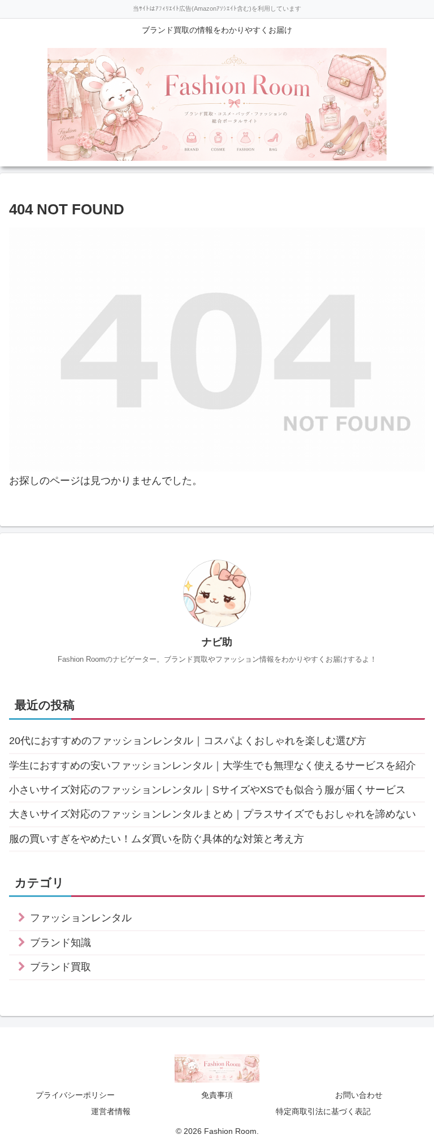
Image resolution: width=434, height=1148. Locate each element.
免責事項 (217, 1094)
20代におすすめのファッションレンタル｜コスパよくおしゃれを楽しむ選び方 (187, 740)
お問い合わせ (359, 1094)
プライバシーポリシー (75, 1094)
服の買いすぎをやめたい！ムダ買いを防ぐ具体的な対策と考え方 (156, 838)
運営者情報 (111, 1111)
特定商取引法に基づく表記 (323, 1111)
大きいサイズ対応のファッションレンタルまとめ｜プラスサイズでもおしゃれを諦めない (212, 814)
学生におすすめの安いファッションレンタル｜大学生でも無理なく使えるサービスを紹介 (212, 765)
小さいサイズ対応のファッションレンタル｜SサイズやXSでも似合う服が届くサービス (207, 789)
